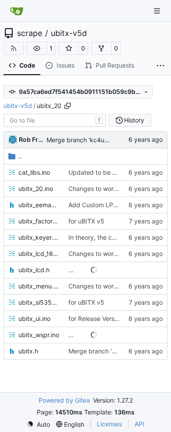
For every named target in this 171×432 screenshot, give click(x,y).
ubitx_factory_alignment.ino (39, 221)
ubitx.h (28, 351)
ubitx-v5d (69, 33)
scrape (29, 33)
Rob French (31, 139)
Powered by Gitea (64, 400)
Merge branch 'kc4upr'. (79, 140)
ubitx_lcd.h (34, 270)
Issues (66, 65)
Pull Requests (115, 65)
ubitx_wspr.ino (38, 334)
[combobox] (55, 120)
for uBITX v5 (86, 221)
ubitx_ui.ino (34, 318)
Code (27, 65)
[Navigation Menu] (158, 11)
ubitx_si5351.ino (39, 302)
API (139, 424)
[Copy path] (67, 106)
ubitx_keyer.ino (39, 237)
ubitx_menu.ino (39, 286)
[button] (37, 48)
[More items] (160, 66)
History (134, 120)
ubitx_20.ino (35, 188)
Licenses (109, 424)
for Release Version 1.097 (104, 318)
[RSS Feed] (14, 48)
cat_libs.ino (34, 172)
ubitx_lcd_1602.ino (39, 253)
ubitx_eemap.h (39, 205)
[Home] (16, 11)
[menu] (38, 424)
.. (20, 156)
